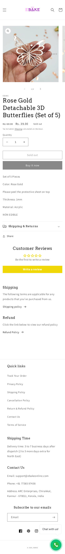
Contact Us (13, 416)
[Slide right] (40, 89)
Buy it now (32, 165)
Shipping (18, 129)
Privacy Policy (15, 384)
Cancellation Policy (18, 400)
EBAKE (35, 548)
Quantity (7, 134)
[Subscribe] (54, 517)
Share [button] (10, 236)
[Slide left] (25, 89)
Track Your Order (17, 375)
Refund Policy (11, 332)
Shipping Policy (16, 392)
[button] (4, 10)
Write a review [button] (32, 269)
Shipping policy (12, 306)
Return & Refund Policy (20, 408)
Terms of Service (16, 424)
